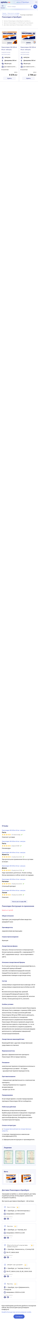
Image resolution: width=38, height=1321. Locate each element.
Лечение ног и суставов (13, 13)
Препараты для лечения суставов (10, 15)
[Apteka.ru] (5, 2)
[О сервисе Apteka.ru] (36, 2)
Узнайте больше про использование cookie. (16, 1312)
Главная (4, 13)
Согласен (19, 1316)
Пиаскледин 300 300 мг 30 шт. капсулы (28, 48)
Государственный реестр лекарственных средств (16, 1130)
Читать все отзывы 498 (19, 901)
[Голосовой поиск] (31, 6)
